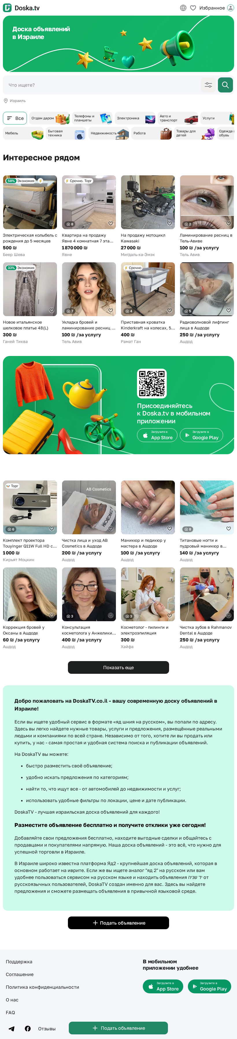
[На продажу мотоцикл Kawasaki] (148, 216)
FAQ (10, 1012)
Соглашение (20, 974)
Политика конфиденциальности (42, 987)
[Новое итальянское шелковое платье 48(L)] (30, 303)
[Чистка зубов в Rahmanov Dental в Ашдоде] (207, 608)
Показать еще (118, 667)
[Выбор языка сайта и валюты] (183, 7)
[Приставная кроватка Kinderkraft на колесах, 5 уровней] (148, 303)
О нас (12, 1000)
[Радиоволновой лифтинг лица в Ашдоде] (207, 303)
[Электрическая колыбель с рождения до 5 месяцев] (30, 216)
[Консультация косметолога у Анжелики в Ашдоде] (89, 608)
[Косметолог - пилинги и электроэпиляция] (148, 608)
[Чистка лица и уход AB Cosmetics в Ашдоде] (89, 521)
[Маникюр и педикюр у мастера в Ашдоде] (148, 521)
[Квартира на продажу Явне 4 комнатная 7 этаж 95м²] (89, 216)
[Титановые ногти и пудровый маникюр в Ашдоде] (207, 521)
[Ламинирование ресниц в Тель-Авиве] (207, 216)
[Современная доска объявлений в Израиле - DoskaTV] (21, 7)
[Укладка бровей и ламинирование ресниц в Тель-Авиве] (89, 303)
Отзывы (47, 1028)
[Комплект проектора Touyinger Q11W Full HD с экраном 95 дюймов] (30, 521)
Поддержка (19, 961)
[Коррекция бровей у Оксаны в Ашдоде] (30, 608)
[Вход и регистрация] (230, 8)
